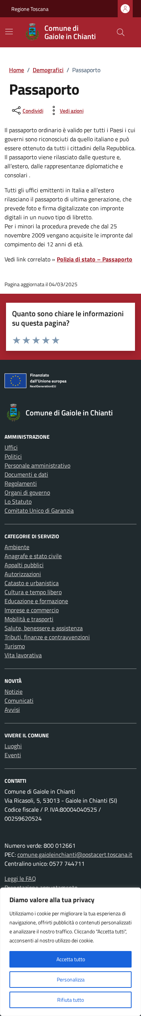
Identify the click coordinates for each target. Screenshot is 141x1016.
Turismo (15, 646)
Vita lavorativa (23, 655)
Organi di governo (27, 492)
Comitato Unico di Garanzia (39, 510)
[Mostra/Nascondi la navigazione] (9, 31)
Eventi (13, 754)
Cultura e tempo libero (33, 591)
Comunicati (19, 700)
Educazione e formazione (36, 600)
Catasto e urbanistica (32, 582)
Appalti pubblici (24, 564)
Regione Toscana (30, 9)
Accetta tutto (70, 959)
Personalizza (71, 979)
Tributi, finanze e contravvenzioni (47, 637)
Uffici (11, 447)
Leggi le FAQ (20, 878)
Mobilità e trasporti (29, 618)
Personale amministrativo (37, 465)
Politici (13, 456)
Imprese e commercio (32, 609)
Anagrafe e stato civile (33, 555)
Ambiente (17, 546)
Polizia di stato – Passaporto (94, 259)
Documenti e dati (26, 474)
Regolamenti (21, 483)
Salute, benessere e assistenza (44, 628)
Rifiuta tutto (70, 1000)
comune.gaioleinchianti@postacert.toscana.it (74, 854)
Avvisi (12, 709)
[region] (70, 952)
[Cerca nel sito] (121, 32)
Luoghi (13, 745)
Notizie (14, 691)
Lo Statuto (18, 501)
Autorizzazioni (23, 573)
